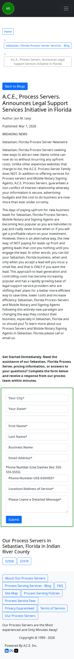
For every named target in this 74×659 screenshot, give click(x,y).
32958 (9, 561)
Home (8, 31)
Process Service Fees (20, 601)
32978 (24, 561)
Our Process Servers (20, 616)
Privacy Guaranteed (19, 608)
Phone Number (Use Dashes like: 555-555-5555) (34, 469)
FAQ (60, 586)
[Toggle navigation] (66, 8)
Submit (13, 519)
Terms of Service (52, 608)
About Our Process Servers (25, 578)
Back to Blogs (15, 86)
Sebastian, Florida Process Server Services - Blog (38, 45)
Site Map (11, 593)
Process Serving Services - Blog (28, 586)
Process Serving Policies (42, 593)
